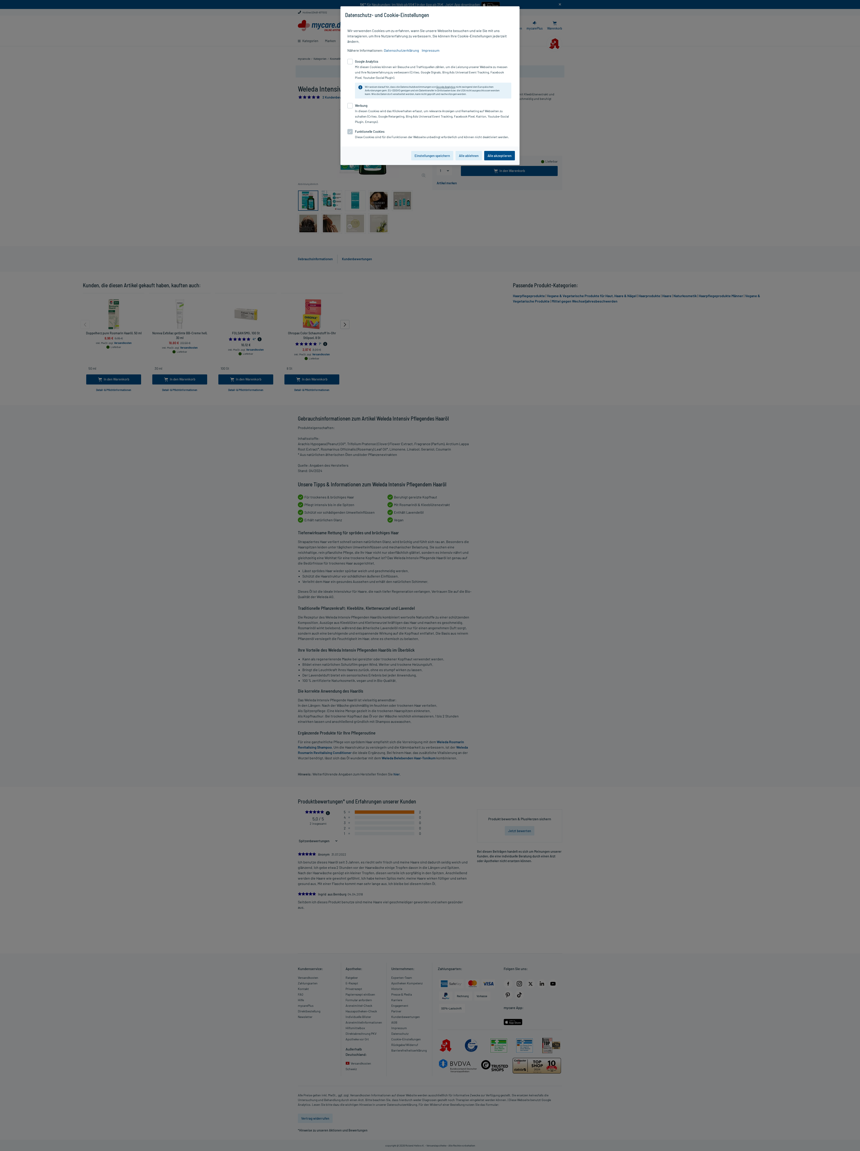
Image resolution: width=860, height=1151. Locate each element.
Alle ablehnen (469, 156)
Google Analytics (445, 86)
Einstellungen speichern (432, 156)
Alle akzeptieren (500, 156)
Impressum (430, 50)
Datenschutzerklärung (401, 50)
